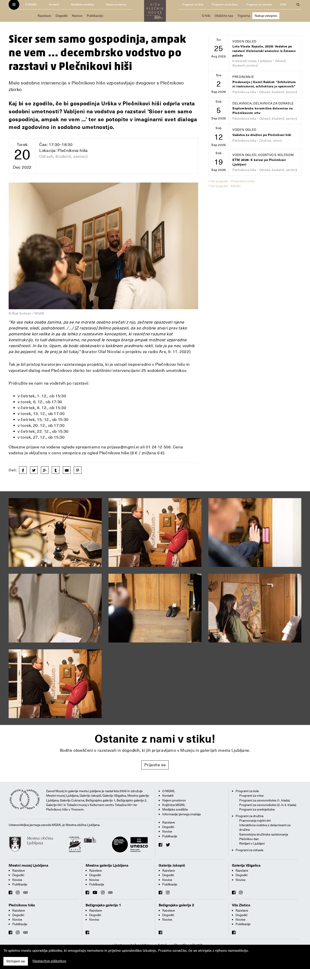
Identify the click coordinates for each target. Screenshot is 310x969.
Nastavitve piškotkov (49, 961)
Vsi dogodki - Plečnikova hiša (232, 181)
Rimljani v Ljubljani (252, 843)
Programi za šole (193, 4)
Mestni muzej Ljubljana (28, 865)
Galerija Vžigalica (246, 865)
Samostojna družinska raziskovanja (263, 834)
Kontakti (54, 4)
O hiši (206, 16)
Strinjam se (15, 961)
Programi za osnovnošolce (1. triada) (264, 800)
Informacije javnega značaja (181, 814)
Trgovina (243, 16)
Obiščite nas (224, 16)
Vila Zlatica (241, 905)
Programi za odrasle (259, 4)
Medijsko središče (82, 4)
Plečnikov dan (249, 839)
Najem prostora (116, 4)
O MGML (31, 4)
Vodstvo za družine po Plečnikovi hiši (261, 135)
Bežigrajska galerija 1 (103, 905)
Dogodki (62, 16)
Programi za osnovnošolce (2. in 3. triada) (267, 805)
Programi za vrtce (251, 795)
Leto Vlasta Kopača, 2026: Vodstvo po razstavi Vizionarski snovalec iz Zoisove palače (264, 50)
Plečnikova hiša (22, 905)
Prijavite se (155, 764)
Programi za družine (225, 4)
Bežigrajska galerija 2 (176, 905)
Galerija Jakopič (172, 865)
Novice (77, 16)
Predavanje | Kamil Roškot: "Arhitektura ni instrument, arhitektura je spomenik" (264, 84)
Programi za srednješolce (257, 809)
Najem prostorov (174, 800)
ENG (283, 4)
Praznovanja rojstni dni (255, 820)
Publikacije (95, 16)
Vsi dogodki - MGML (225, 186)
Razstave (44, 16)
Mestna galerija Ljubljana (107, 865)
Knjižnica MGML (173, 805)
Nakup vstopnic (266, 16)
